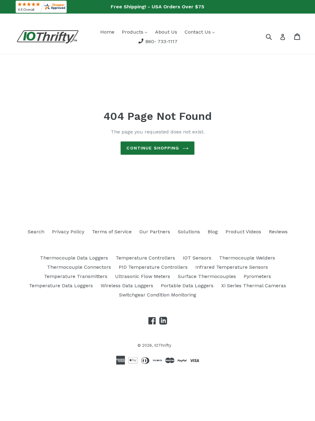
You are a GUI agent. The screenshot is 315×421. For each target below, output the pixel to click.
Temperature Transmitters (75, 276)
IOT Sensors (197, 258)
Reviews (278, 232)
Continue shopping (152, 147)
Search (36, 232)
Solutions (189, 232)
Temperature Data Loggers (61, 285)
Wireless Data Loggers (127, 285)
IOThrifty (162, 345)
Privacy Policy (68, 232)
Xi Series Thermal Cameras (253, 285)
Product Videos (243, 232)
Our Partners (154, 232)
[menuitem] (107, 32)
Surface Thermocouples (207, 276)
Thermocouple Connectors (79, 267)
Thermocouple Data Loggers (74, 258)
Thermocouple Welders (247, 258)
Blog (213, 232)
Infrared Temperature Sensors (231, 267)
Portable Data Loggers (187, 285)
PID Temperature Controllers (153, 267)
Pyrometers (257, 276)
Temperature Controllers (145, 258)
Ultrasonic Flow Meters (142, 276)
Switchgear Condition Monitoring (157, 295)
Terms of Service (112, 232)
